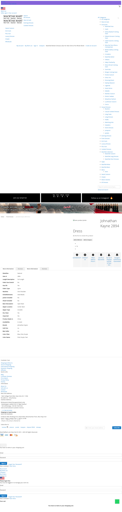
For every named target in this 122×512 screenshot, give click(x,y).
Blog (2, 374)
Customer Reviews (6, 376)
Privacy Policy (5, 380)
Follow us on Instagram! (100, 198)
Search (26, 15)
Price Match (4, 378)
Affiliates (3, 370)
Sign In (36, 46)
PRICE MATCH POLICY (93, 259)
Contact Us (3, 476)
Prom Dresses (9, 216)
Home (2, 216)
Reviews (20, 269)
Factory (3, 382)
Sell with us (4, 388)
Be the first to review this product (83, 236)
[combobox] (109, 187)
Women (3, 2)
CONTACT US (85, 258)
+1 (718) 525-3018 (6, 410)
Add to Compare (88, 239)
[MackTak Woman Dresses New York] (13, 19)
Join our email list (20, 198)
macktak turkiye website (9, 4)
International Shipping (7, 366)
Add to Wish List (78, 239)
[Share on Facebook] (77, 243)
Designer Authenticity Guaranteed (117, 259)
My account (3, 469)
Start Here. (13, 466)
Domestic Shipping (6, 368)
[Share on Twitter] (77, 246)
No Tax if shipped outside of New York (109, 261)
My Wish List (28, 46)
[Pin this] (77, 249)
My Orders (3, 474)
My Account (20, 46)
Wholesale (4, 391)
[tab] (8, 268)
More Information (8, 269)
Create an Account (91, 46)
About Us (3, 386)
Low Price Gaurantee (101, 258)
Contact (3, 390)
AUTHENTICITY (77, 258)
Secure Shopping (6, 365)
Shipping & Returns (7, 363)
